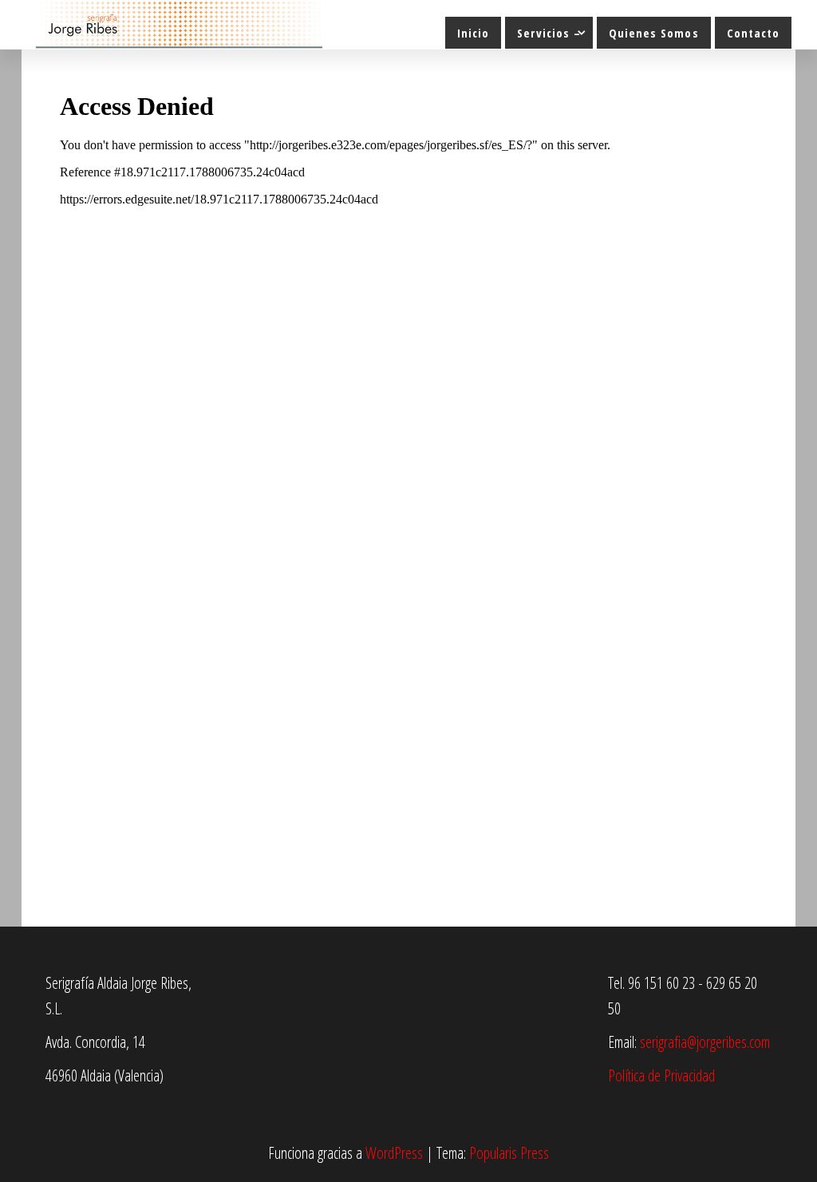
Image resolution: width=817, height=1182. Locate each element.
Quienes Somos (654, 33)
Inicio (473, 33)
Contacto (753, 33)
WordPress (394, 1153)
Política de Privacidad (661, 1075)
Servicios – (549, 33)
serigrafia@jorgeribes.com (705, 1042)
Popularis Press (509, 1153)
